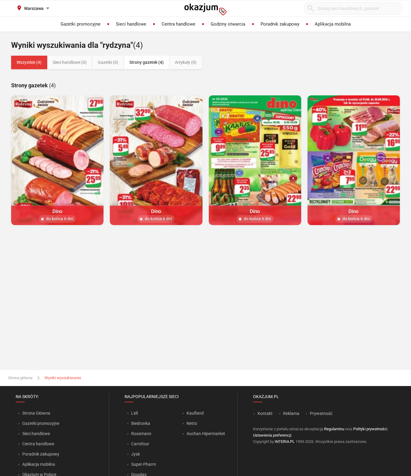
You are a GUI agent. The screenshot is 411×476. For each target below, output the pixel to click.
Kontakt (265, 413)
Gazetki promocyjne (40, 423)
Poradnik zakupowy (40, 454)
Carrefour (140, 443)
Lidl (134, 413)
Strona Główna (36, 413)
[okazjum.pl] (205, 9)
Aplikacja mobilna (38, 464)
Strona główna (20, 378)
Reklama (291, 413)
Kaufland (195, 413)
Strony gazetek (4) (146, 62)
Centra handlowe (38, 443)
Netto (192, 423)
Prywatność (321, 413)
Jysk (135, 454)
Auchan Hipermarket (206, 433)
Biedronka (140, 423)
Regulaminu (334, 429)
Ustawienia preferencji (272, 435)
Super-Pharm (143, 464)
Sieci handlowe (36, 433)
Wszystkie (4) (29, 62)
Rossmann (141, 433)
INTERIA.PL (285, 441)
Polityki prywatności (370, 429)
